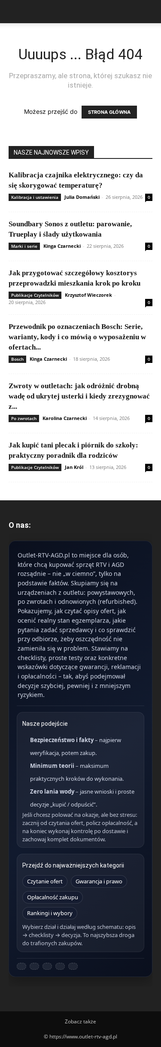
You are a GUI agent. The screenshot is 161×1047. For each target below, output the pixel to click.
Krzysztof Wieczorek (88, 295)
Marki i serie (24, 246)
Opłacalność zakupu (52, 897)
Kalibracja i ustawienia (34, 197)
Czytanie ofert (45, 881)
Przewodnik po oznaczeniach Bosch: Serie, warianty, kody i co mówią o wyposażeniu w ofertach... (77, 337)
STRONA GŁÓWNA (109, 112)
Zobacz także (80, 1021)
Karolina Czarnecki (65, 418)
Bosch (17, 359)
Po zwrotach (23, 418)
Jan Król (74, 467)
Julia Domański (82, 197)
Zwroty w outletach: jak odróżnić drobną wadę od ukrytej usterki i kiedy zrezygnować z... (79, 396)
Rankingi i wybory (50, 913)
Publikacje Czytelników (35, 295)
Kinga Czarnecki (62, 246)
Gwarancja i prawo (99, 881)
